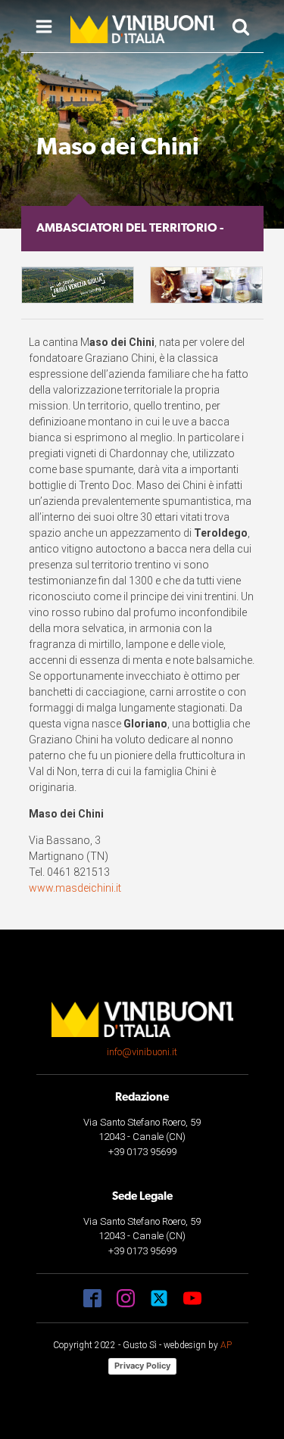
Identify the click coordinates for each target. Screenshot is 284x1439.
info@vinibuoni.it (142, 1051)
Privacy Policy (142, 1365)
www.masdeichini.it (75, 888)
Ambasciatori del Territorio (126, 229)
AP (226, 1345)
